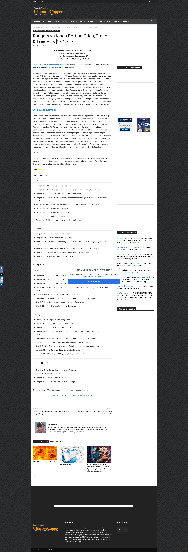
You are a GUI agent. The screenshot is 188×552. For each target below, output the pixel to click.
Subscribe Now (94, 281)
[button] (94, 269)
